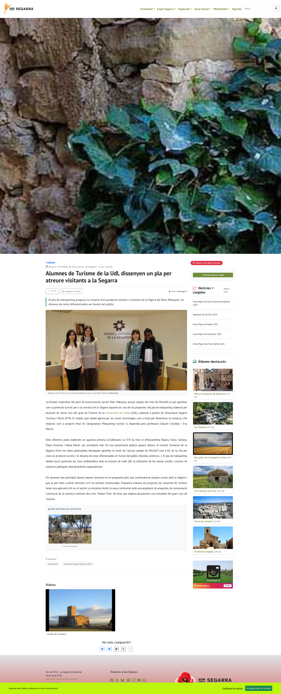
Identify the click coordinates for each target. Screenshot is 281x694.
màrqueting (53, 564)
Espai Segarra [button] (165, 9)
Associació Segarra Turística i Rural (78, 564)
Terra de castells (207, 521)
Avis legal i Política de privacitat (61, 678)
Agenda (236, 9)
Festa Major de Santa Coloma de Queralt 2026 (211, 303)
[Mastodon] (116, 649)
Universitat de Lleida (118, 413)
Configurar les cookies (232, 688)
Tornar (53, 290)
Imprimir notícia (72, 291)
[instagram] (134, 680)
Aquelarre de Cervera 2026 (205, 314)
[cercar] (276, 8)
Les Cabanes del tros (209, 490)
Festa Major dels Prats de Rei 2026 (209, 344)
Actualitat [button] (146, 9)
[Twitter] (123, 649)
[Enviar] (130, 649)
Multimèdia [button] (220, 9)
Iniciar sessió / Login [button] (214, 275)
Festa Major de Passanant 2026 (207, 334)
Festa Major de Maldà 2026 (205, 324)
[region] (140, 688)
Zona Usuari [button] (201, 9)
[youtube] (139, 680)
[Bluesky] (109, 649)
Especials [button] (184, 9)
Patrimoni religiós (207, 551)
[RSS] (144, 680)
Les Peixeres (204, 427)
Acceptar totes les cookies (259, 688)
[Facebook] (102, 649)
